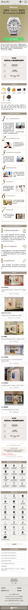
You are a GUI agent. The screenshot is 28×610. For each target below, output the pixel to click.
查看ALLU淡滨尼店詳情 (14, 387)
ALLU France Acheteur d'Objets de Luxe (14, 598)
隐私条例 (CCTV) (5, 590)
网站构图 (19, 590)
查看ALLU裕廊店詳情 (14, 341)
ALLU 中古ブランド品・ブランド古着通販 (14, 596)
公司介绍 (3, 588)
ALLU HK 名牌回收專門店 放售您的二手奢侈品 (14, 600)
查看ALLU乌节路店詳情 (14, 363)
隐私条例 (19, 588)
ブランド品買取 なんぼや (14, 594)
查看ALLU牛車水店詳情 (14, 293)
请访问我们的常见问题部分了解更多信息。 (14, 456)
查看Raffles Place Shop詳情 (14, 317)
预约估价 (15, 39)
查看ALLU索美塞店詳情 (14, 412)
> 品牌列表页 (14, 544)
